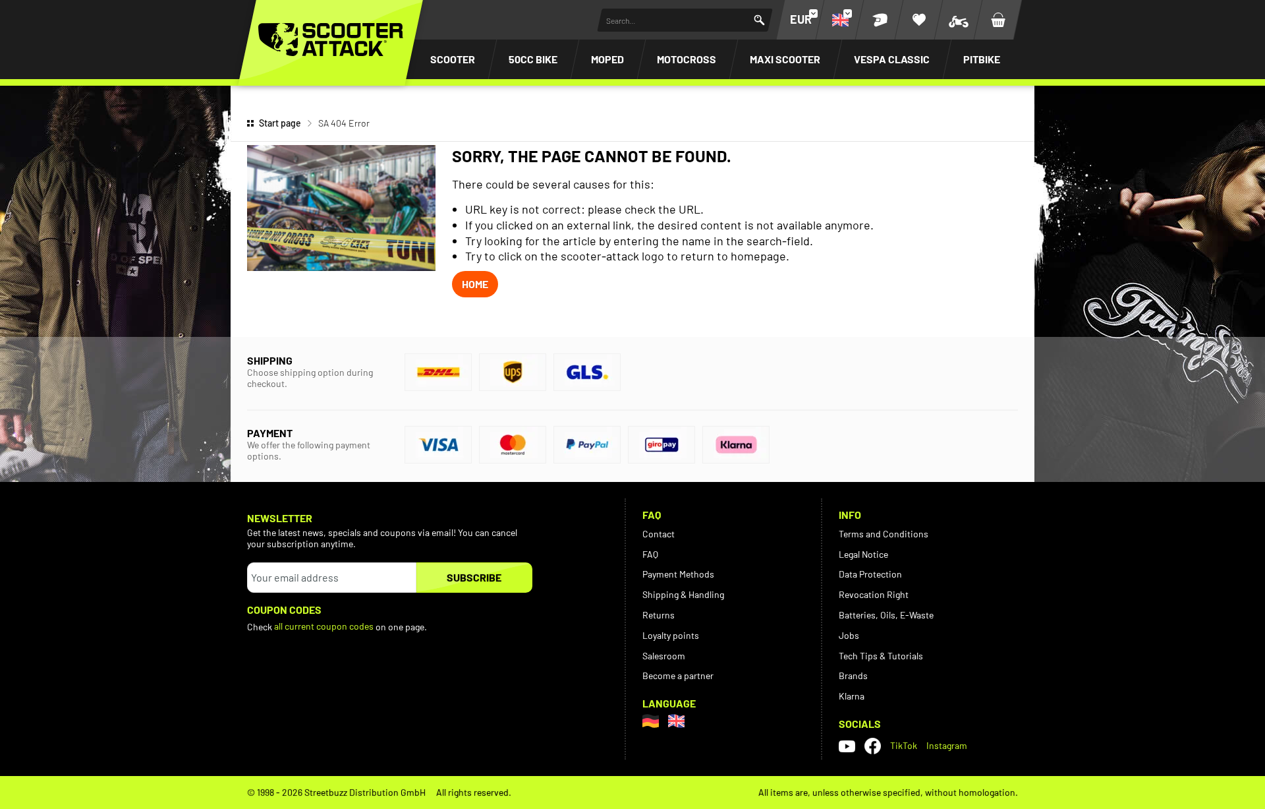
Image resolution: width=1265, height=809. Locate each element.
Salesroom (663, 655)
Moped (607, 59)
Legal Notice (863, 554)
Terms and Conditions (883, 533)
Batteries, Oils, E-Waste (886, 614)
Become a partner (678, 675)
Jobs (849, 635)
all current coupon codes (324, 626)
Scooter (452, 59)
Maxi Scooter (785, 59)
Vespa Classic (892, 59)
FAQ (650, 554)
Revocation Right (874, 594)
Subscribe (474, 577)
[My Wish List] (919, 20)
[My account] (879, 20)
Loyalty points (670, 635)
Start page (280, 123)
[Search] (759, 20)
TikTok (903, 745)
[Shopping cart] (998, 20)
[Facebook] (872, 746)
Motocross (686, 59)
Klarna (851, 696)
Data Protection (870, 574)
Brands (853, 675)
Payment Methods (678, 574)
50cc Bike (533, 59)
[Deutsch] (650, 721)
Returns (658, 614)
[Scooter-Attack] (330, 39)
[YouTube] (847, 745)
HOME (475, 284)
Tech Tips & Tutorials (881, 655)
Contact (658, 533)
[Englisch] (676, 721)
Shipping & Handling (683, 594)
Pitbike (981, 59)
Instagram (946, 745)
